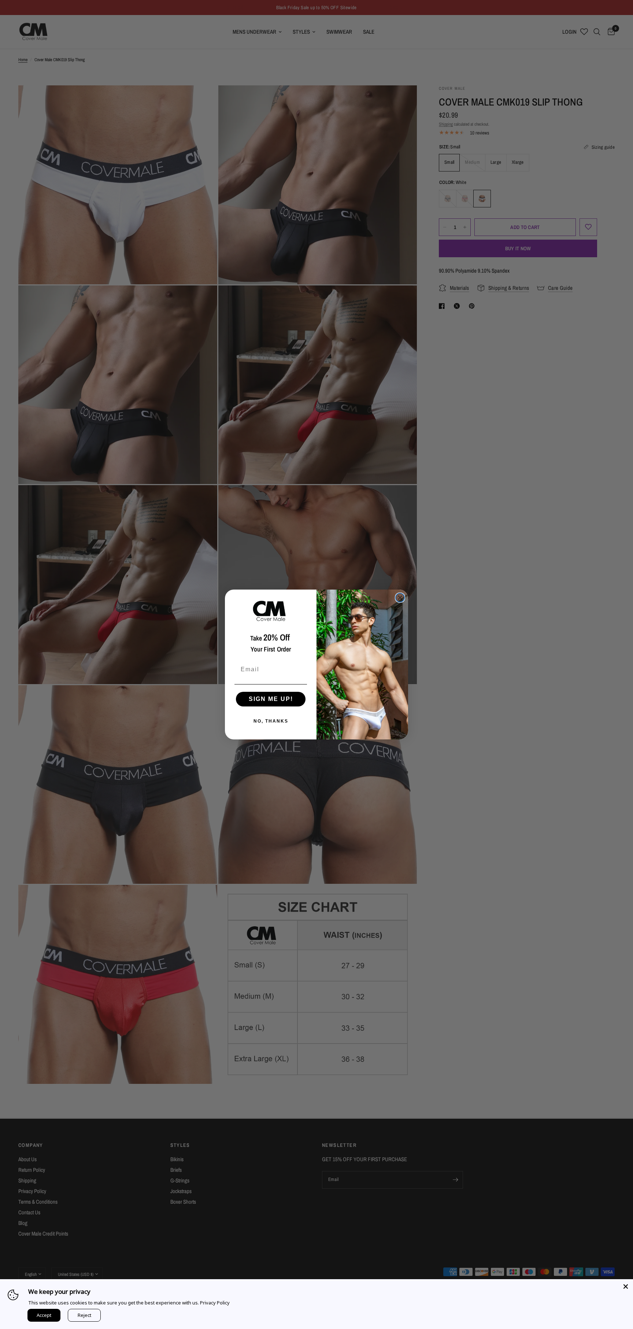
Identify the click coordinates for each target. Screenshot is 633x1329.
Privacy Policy (215, 1302)
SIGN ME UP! (271, 699)
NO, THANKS (270, 721)
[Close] (625, 1286)
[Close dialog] (400, 597)
